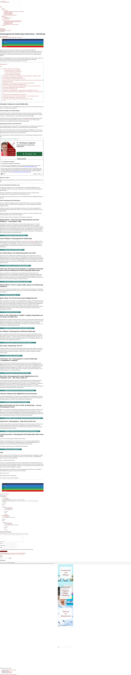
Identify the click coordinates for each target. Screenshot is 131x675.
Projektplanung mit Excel (8, 23)
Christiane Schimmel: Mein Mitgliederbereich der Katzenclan (14, 94)
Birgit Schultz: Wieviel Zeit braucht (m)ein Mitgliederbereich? (14, 84)
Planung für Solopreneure (8, 12)
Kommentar (2, 541)
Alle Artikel (6, 10)
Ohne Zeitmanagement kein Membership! (13, 74)
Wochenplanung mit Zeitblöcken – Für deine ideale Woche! (12, 554)
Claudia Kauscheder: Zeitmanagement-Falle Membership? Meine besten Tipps (18, 98)
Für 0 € (3, 19)
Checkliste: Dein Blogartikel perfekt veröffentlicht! (12, 21)
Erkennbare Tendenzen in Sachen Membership (11, 68)
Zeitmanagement (2, 29)
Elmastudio (10, 672)
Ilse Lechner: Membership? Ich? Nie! (10, 88)
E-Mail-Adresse (3, 545)
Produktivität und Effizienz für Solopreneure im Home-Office (14, 11)
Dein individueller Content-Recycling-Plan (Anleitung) (13, 20)
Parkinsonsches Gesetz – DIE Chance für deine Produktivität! (13, 553)
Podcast (3, 16)
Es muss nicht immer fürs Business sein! (13, 73)
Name (1, 543)
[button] (4, 39)
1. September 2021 (9, 508)
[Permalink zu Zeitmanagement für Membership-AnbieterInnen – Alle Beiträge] (10, 37)
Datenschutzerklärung (5, 670)
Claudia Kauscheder (4, 36)
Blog (3, 9)
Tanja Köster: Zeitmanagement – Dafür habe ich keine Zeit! (14, 97)
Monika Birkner (4, 515)
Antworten (4, 506)
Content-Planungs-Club (27, 119)
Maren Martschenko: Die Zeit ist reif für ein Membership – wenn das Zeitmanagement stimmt (21, 95)
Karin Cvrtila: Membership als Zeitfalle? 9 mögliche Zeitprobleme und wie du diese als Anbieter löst (22, 85)
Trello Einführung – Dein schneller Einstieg (11, 24)
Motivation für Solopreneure (8, 13)
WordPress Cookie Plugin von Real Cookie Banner (8, 674)
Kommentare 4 (2, 31)
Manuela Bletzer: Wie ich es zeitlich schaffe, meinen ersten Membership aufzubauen (19, 83)
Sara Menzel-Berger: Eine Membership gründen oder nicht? (14, 78)
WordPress (10, 671)
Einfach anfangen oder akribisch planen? (13, 70)
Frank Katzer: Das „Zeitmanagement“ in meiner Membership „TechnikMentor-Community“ (20, 90)
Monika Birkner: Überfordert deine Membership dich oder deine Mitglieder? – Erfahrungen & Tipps (22, 75)
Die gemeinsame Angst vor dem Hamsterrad (13, 71)
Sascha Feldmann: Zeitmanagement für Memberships (13, 77)
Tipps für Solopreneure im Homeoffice (10, 15)
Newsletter (4, 8)
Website (1, 547)
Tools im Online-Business (8, 14)
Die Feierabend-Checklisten (8, 22)
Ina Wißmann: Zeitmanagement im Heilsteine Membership (14, 87)
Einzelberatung (6, 18)
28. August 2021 (6, 516)
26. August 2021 (8, 30)
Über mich (3, 25)
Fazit (4, 100)
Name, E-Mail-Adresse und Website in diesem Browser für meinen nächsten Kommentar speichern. (17, 549)
